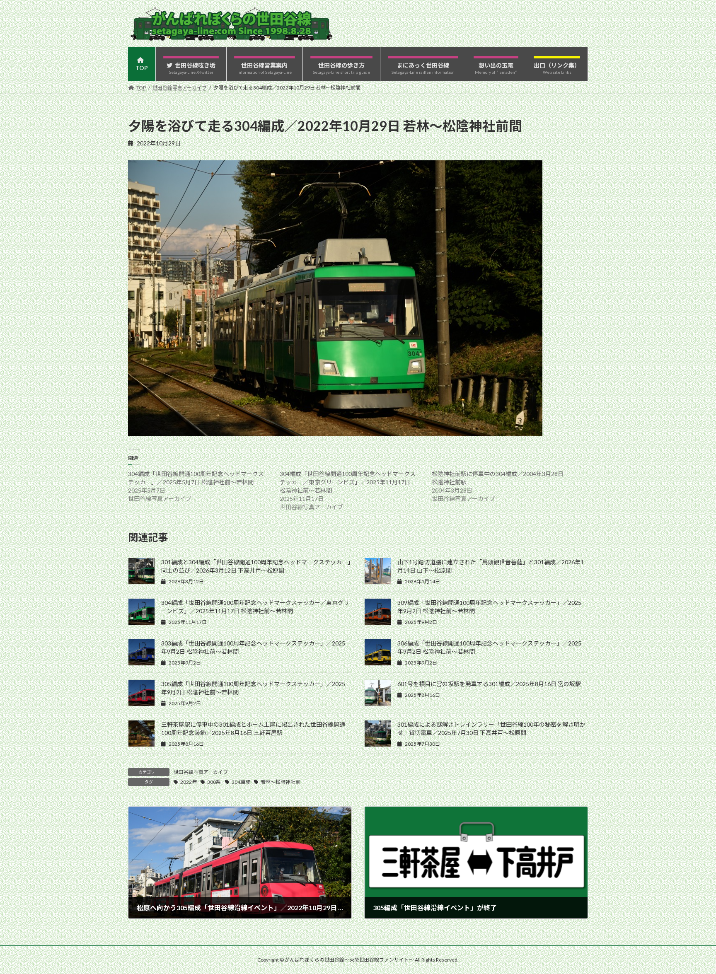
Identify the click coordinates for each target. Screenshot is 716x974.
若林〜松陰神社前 (280, 782)
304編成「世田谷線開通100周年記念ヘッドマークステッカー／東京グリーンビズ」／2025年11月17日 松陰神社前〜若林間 (348, 482)
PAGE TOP (692, 937)
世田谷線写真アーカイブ (201, 772)
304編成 (241, 782)
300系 (214, 782)
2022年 (188, 782)
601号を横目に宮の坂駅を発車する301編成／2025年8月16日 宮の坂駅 (489, 683)
